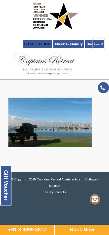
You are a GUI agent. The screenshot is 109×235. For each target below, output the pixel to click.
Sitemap (54, 185)
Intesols (60, 192)
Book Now (82, 229)
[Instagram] (95, 199)
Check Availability (68, 44)
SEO (46, 192)
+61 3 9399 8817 (39, 44)
